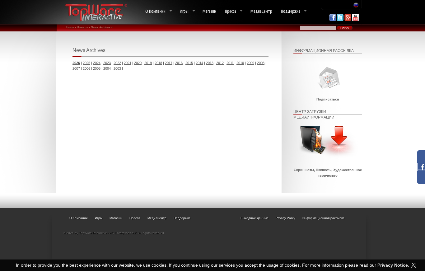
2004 (107, 68)
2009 (250, 63)
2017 (168, 63)
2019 (148, 63)
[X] (413, 265)
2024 (96, 63)
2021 (127, 63)
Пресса (228, 11)
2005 (96, 68)
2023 (107, 63)
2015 (189, 63)
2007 (76, 68)
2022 (117, 63)
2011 (230, 63)
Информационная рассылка (323, 218)
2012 (220, 63)
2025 (86, 63)
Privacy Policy (285, 218)
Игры (182, 11)
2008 (260, 63)
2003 (117, 68)
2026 (76, 63)
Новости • (83, 27)
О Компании (153, 11)
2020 (138, 63)
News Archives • (101, 27)
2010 (240, 63)
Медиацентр (261, 11)
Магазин (209, 11)
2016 (179, 63)
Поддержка (288, 11)
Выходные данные (255, 218)
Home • (71, 27)
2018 (158, 63)
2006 (86, 68)
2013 (209, 63)
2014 (199, 63)
